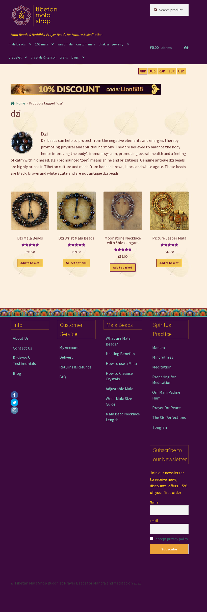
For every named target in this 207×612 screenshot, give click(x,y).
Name (154, 502)
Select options (76, 263)
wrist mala (65, 44)
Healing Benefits (120, 353)
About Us (21, 338)
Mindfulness (162, 357)
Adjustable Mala (119, 388)
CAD (162, 71)
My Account (69, 347)
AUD (152, 71)
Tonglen (159, 427)
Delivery (66, 357)
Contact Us (22, 348)
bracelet (15, 57)
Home (20, 103)
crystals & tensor (43, 57)
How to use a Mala (121, 363)
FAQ (62, 376)
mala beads (17, 44)
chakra (104, 44)
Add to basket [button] (30, 263)
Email (154, 520)
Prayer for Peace (166, 407)
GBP (143, 71)
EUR (172, 71)
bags (75, 57)
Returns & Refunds (75, 366)
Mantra (158, 347)
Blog (17, 373)
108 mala (41, 44)
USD (181, 71)
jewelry (117, 44)
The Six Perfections (169, 417)
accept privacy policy (172, 539)
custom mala (85, 44)
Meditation (161, 366)
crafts (64, 57)
